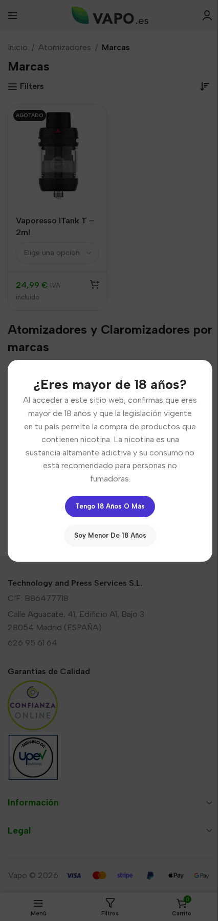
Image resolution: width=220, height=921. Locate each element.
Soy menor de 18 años (110, 535)
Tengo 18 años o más (110, 506)
